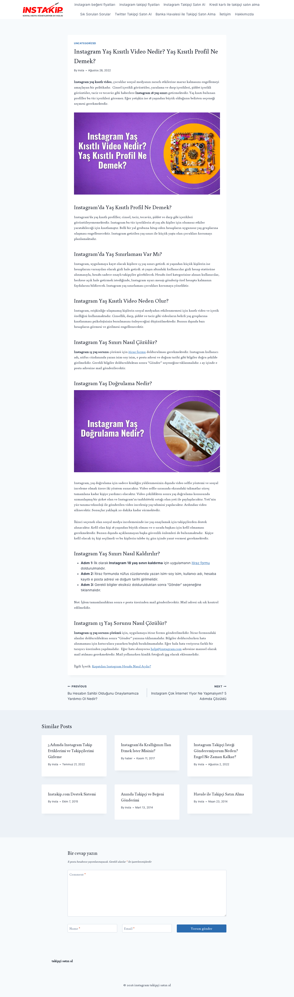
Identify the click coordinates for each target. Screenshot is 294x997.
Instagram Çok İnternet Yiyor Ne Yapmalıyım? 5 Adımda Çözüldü (188, 693)
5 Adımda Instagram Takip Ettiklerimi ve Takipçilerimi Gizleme (71, 750)
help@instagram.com (166, 648)
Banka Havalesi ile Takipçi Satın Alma (186, 14)
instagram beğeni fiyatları (94, 5)
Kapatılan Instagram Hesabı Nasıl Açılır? (121, 666)
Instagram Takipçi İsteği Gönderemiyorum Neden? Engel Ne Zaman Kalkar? (216, 750)
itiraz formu (137, 351)
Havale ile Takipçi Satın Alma (219, 793)
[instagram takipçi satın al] (43, 9)
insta (81, 70)
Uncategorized (85, 43)
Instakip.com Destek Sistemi (72, 793)
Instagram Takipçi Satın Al (184, 5)
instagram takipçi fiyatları (139, 5)
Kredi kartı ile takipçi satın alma (234, 5)
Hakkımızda (244, 14)
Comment (77, 874)
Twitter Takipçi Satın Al (133, 14)
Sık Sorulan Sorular (95, 14)
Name (74, 928)
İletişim (225, 14)
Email (129, 928)
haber (128, 758)
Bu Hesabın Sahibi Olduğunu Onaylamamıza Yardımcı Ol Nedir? (103, 693)
